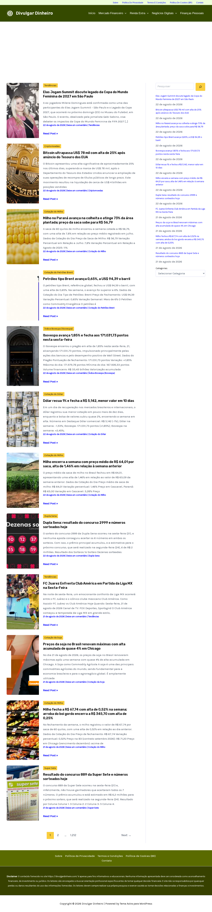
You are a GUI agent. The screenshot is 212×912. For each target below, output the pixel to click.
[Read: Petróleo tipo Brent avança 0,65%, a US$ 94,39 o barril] (23, 295)
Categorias (161, 268)
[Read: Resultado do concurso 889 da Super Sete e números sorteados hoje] (23, 792)
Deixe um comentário (77, 125)
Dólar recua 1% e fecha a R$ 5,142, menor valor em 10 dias (88, 401)
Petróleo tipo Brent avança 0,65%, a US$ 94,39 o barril (86, 279)
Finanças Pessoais (192, 13)
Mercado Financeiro (111, 13)
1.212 (73, 835)
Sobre (58, 856)
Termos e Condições (110, 856)
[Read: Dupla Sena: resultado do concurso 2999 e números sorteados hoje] (23, 540)
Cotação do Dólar (53, 394)
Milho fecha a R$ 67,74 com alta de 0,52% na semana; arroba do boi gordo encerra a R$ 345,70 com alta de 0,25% (85, 713)
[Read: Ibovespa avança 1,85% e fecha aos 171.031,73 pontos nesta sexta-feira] (23, 356)
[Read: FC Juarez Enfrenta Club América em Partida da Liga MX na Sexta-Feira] (23, 601)
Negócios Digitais (163, 13)
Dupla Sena (50, 516)
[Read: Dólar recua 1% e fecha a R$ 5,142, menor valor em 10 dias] (23, 419)
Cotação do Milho (53, 211)
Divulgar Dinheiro (34, 13)
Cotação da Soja (53, 637)
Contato (107, 860)
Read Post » (50, 134)
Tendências (50, 85)
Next (126, 835)
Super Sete (50, 768)
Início (91, 13)
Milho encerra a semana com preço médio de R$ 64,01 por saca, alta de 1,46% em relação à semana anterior (180, 181)
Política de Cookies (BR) (141, 856)
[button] (124, 13)
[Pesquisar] (200, 87)
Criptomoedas (52, 146)
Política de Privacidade (80, 856)
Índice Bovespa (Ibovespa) (58, 328)
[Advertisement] (106, 46)
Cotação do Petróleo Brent (58, 272)
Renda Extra (137, 13)
